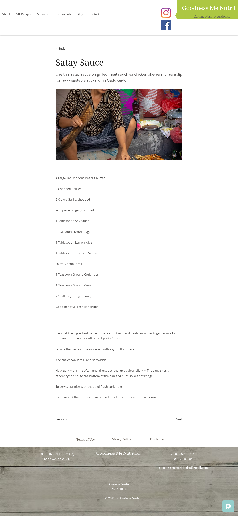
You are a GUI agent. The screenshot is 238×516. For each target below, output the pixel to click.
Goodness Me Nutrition (118, 452)
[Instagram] (166, 13)
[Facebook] (166, 25)
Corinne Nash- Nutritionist (212, 16)
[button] (68, 48)
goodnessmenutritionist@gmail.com (183, 467)
